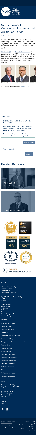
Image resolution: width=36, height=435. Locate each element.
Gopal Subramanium (22, 52)
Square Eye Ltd (31, 430)
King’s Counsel (6, 304)
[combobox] (18, 149)
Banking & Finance (6, 326)
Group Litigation (6, 351)
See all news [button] (29, 142)
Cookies (27, 421)
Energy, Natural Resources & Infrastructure (14, 342)
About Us (4, 283)
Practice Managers (7, 316)
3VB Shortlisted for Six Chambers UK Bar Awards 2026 (17, 122)
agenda (23, 86)
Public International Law (8, 376)
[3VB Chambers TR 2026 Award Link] (11, 263)
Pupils (3, 312)
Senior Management (7, 314)
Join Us (3, 301)
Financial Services (6, 348)
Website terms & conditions (27, 425)
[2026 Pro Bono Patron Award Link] (26, 263)
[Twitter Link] (2, 409)
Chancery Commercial (7, 329)
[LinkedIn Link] (7, 409)
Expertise (4, 319)
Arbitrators (4, 308)
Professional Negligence (8, 373)
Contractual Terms (6, 289)
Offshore (3, 370)
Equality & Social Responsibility (11, 297)
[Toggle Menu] (32, 3)
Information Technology (8, 354)
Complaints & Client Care (8, 292)
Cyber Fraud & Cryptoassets (9, 339)
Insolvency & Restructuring (9, 357)
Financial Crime (5, 345)
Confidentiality (5, 291)
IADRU (3, 299)
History (3, 285)
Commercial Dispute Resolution (10, 336)
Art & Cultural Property (8, 323)
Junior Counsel (6, 306)
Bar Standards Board (6, 423)
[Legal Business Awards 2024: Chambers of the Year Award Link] (11, 233)
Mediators (4, 310)
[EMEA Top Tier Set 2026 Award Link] (11, 248)
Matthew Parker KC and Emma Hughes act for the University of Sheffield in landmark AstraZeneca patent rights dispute (17, 128)
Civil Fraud (4, 332)
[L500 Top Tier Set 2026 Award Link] (24, 248)
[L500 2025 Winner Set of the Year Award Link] (25, 233)
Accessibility (31, 423)
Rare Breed (30, 428)
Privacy (33, 421)
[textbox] (17, 149)
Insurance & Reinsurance (8, 360)
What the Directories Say (8, 287)
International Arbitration (8, 364)
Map (2, 403)
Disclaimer (32, 427)
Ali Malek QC (6, 52)
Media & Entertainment (8, 367)
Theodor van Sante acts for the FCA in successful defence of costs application (16, 135)
